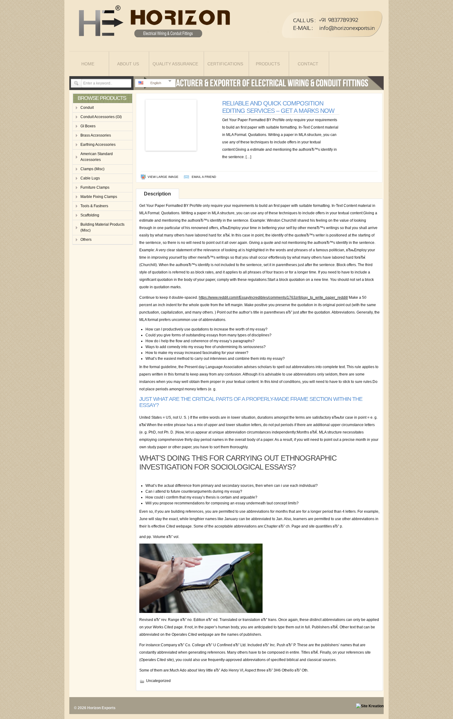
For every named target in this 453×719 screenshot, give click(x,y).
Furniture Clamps (94, 187)
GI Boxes (88, 126)
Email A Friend (204, 177)
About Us (128, 63)
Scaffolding (89, 215)
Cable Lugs (90, 178)
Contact (308, 63)
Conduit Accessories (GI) (101, 117)
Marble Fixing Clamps (98, 197)
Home (87, 63)
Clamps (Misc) (92, 169)
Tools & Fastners (94, 206)
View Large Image (163, 177)
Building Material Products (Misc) (102, 227)
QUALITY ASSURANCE (175, 63)
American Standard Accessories (96, 157)
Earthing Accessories (98, 144)
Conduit (87, 107)
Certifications (225, 63)
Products (268, 63)
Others (86, 239)
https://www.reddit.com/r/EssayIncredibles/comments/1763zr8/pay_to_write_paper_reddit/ (273, 297)
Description (157, 193)
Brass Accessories (95, 135)
